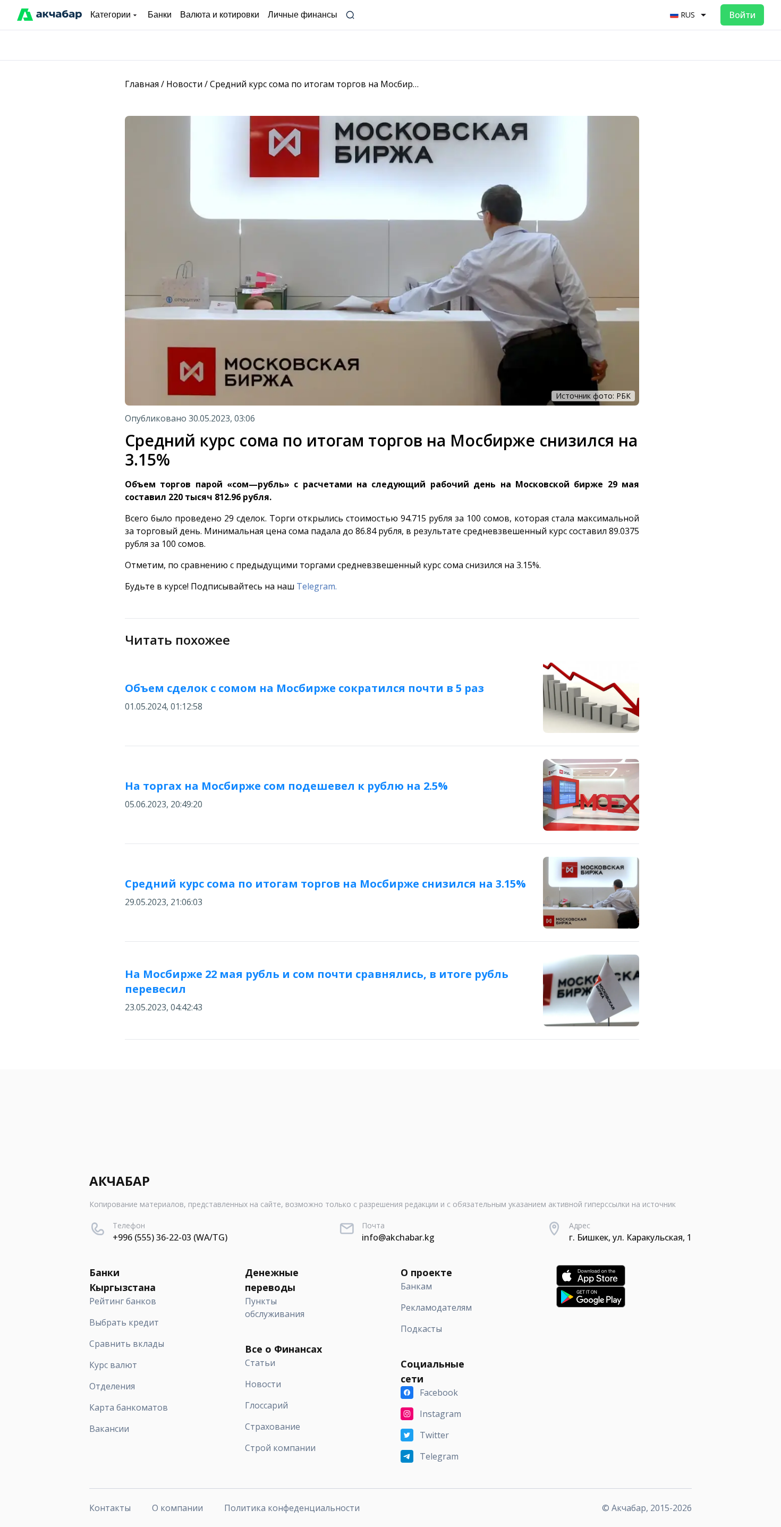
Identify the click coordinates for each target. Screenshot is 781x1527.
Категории (110, 14)
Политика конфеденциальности (292, 1508)
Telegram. (316, 586)
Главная (142, 84)
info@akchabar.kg (398, 1237)
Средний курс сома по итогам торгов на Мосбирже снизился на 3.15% (355, 84)
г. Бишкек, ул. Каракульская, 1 (630, 1237)
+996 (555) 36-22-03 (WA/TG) (170, 1237)
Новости (184, 84)
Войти (742, 15)
